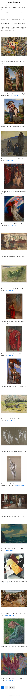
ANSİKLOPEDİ (21, 7)
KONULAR (14, 7)
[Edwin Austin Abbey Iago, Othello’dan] (14, 339)
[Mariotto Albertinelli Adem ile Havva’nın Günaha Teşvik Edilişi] (14, 79)
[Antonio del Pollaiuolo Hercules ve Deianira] (14, 599)
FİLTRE (3, 9)
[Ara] (21, 12)
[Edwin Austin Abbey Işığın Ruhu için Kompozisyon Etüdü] (14, 436)
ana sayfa (3, 19)
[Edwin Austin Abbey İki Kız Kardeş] (14, 241)
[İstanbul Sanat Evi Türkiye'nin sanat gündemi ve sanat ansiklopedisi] (14, 2)
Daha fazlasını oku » (11, 63)
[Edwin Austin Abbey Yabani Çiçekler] (14, 274)
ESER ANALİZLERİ (5, 5)
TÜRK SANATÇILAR (5, 7)
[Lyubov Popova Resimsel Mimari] (14, 566)
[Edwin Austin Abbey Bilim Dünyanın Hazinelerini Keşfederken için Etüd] (14, 469)
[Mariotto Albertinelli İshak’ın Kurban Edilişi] (14, 111)
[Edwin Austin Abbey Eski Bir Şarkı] (14, 501)
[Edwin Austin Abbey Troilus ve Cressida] (14, 176)
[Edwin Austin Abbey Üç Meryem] (14, 144)
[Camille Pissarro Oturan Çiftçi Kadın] (14, 631)
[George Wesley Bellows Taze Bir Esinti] (14, 534)
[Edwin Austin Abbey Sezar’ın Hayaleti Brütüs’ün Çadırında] (14, 306)
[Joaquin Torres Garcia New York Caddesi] (14, 46)
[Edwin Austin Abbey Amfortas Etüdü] (14, 209)
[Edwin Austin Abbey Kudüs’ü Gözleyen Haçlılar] (14, 371)
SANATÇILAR (14, 5)
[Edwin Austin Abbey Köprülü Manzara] (14, 404)
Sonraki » (12, 687)
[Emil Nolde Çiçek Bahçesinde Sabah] (14, 664)
